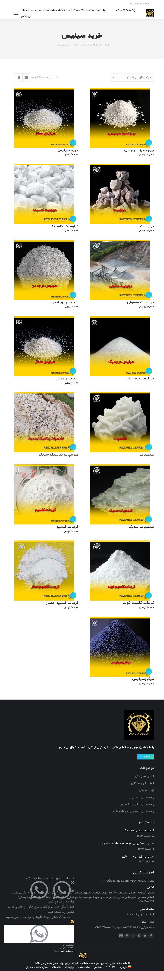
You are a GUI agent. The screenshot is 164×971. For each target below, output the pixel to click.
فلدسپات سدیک (141, 526)
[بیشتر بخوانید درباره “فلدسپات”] (149, 447)
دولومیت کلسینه (64, 226)
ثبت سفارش (146, 790)
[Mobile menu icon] (16, 13)
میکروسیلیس (143, 679)
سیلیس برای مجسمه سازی (138, 856)
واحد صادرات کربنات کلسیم (137, 804)
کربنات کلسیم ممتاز (62, 602)
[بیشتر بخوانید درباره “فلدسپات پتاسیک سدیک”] (73, 447)
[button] (149, 142)
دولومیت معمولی (140, 302)
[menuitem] (125, 967)
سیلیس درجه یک (140, 378)
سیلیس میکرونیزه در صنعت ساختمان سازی (127, 843)
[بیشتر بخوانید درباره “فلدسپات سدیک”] (149, 519)
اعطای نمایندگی (144, 776)
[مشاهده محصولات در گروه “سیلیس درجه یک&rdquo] (149, 371)
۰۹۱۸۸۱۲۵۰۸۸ (137, 4)
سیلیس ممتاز (67, 378)
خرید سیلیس (67, 150)
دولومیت (147, 226)
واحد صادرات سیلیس (141, 797)
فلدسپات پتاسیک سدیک (58, 454)
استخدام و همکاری (142, 783)
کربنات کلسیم (67, 526)
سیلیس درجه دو (65, 302)
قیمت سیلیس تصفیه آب (138, 831)
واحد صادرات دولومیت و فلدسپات (133, 811)
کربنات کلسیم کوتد (138, 602)
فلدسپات (147, 454)
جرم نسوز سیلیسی (139, 150)
